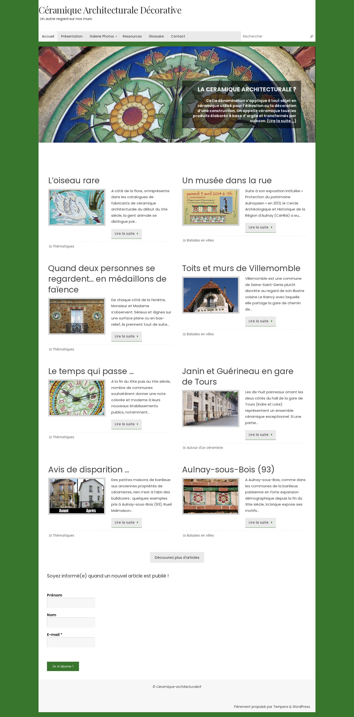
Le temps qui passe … (91, 371)
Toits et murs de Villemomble (241, 268)
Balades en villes (200, 240)
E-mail (54, 634)
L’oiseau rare (74, 180)
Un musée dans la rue (227, 180)
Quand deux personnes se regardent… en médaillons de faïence (107, 278)
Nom (51, 615)
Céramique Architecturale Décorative (110, 10)
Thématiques (63, 246)
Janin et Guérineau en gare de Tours (238, 376)
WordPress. (302, 706)
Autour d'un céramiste (205, 447)
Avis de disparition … (88, 469)
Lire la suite (125, 233)
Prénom (54, 595)
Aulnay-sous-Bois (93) (228, 469)
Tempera (280, 706)
